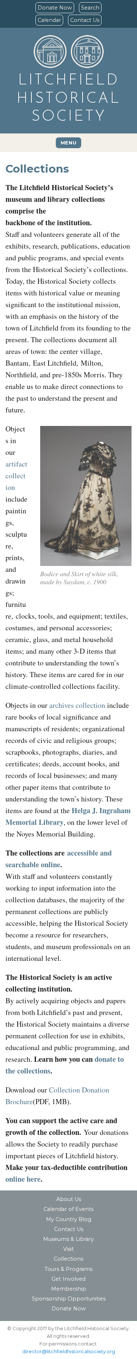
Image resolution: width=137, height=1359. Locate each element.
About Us (68, 1199)
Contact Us (84, 20)
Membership (68, 1289)
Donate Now (55, 7)
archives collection (77, 705)
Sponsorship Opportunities (69, 1298)
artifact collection (16, 475)
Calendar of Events (68, 1209)
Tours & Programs (68, 1269)
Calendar (49, 20)
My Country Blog (68, 1219)
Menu (68, 143)
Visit (68, 1249)
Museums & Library (68, 1239)
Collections (68, 1259)
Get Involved (68, 1279)
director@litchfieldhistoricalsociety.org (68, 1351)
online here (23, 1179)
